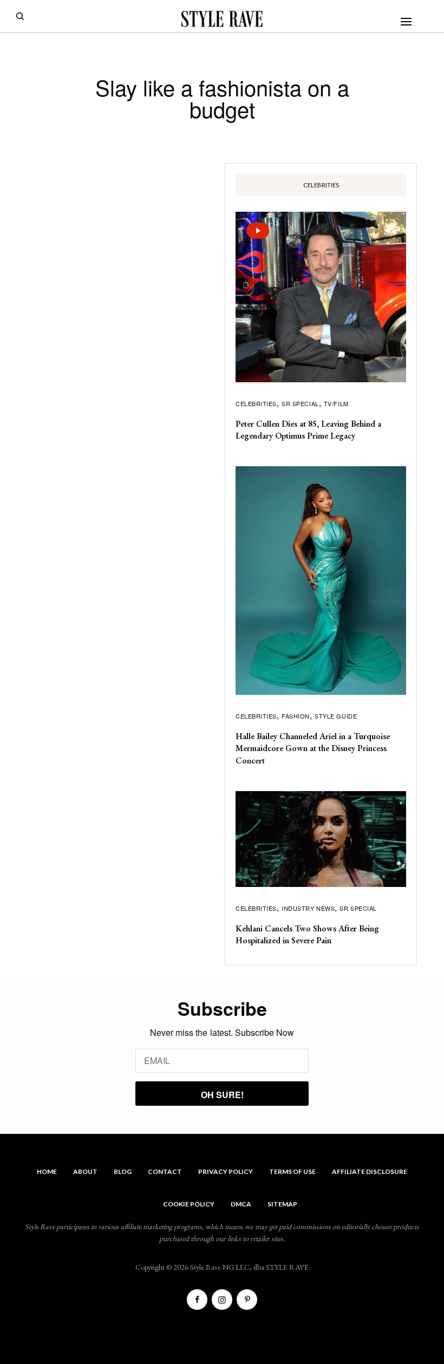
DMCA (241, 1204)
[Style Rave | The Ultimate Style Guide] (222, 19)
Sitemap (282, 1204)
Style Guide (336, 716)
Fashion (296, 716)
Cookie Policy (188, 1204)
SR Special (300, 403)
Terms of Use (292, 1171)
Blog (123, 1171)
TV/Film (336, 403)
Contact (165, 1171)
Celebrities (256, 403)
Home (47, 1171)
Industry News (308, 908)
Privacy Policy (225, 1171)
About (85, 1171)
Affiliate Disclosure (369, 1171)
